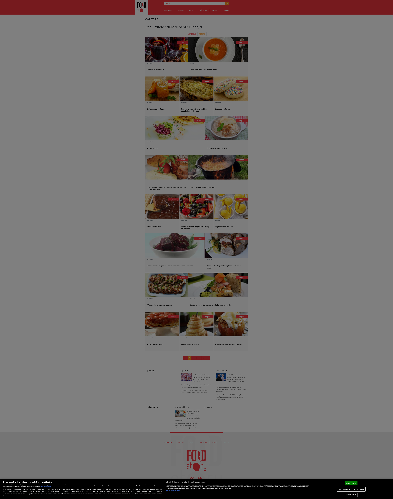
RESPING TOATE (351, 495)
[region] (196, 489)
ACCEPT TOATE (351, 483)
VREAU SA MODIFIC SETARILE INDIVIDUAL (351, 489)
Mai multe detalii (46, 486)
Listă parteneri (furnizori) (173, 490)
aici (154, 491)
